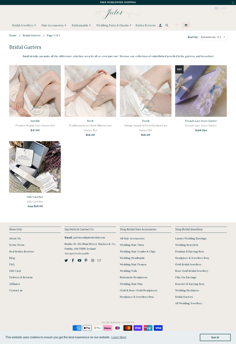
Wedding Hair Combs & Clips (137, 251)
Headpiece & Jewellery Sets (137, 296)
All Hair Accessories (132, 238)
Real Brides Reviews (21, 251)
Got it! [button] (215, 337)
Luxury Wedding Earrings (190, 238)
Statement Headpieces (134, 277)
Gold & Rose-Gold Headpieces (138, 290)
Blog (12, 258)
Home (13, 35)
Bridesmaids (81, 25)
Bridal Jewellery (24, 25)
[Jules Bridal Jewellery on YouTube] (80, 260)
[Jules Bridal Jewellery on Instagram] (93, 260)
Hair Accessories (53, 25)
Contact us (15, 290)
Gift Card (15, 271)
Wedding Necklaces (187, 290)
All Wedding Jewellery (188, 303)
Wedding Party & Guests (113, 25)
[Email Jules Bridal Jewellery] (100, 260)
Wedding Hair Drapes (133, 264)
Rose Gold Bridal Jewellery (191, 271)
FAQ (11, 264)
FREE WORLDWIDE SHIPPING (118, 2)
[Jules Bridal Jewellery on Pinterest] (86, 260)
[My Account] (160, 26)
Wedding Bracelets (186, 245)
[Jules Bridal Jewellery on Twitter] (67, 260)
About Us (15, 238)
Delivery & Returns (21, 277)
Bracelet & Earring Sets (189, 284)
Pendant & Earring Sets (189, 251)
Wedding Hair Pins (131, 284)
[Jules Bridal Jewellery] (118, 12)
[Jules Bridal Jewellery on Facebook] (73, 260)
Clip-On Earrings (185, 277)
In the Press (16, 245)
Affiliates (14, 284)
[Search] (167, 26)
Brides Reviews (146, 25)
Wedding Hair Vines (132, 245)
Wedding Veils (128, 271)
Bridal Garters (32, 35)
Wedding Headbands (132, 258)
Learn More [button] (118, 337)
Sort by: (193, 37)
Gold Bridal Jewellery (188, 264)
